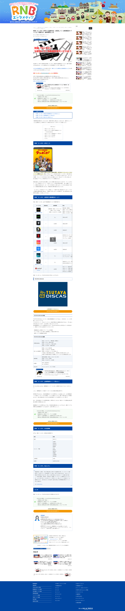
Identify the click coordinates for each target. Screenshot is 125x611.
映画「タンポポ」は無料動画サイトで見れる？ (45, 115)
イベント (58, 592)
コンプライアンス (80, 598)
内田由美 (43, 515)
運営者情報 (79, 602)
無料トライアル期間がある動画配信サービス (60, 68)
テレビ (57, 587)
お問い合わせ (79, 596)
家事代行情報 (35, 601)
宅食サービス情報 (36, 597)
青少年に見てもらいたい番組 (82, 589)
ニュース (58, 596)
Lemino (38, 244)
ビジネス (58, 600)
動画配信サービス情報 (37, 589)
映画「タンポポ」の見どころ (50, 128)
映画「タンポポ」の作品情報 (50, 135)
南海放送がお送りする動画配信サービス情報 (40, 548)
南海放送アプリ (80, 585)
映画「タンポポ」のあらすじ (50, 136)
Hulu (38, 219)
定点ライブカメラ (80, 583)
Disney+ (38, 257)
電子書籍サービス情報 (37, 591)
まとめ (46, 138)
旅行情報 (34, 599)
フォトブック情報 (36, 595)
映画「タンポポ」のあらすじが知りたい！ (44, 117)
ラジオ (57, 589)
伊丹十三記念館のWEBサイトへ (39, 81)
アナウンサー (59, 594)
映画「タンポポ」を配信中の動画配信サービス (53, 130)
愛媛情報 (34, 585)
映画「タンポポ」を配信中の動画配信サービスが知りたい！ (48, 113)
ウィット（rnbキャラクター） (83, 587)
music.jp (38, 269)
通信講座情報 (35, 593)
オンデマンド (59, 598)
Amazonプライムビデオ (38, 251)
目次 (51, 126)
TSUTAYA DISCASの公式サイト (52, 107)
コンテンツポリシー (81, 600)
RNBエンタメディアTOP (61, 583)
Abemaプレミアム (38, 264)
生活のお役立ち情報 (37, 587)
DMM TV (38, 232)
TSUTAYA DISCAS (45, 73)
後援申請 (78, 594)
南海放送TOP (59, 585)
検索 (77, 26)
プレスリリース (80, 592)
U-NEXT (38, 225)
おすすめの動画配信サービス (39, 68)
